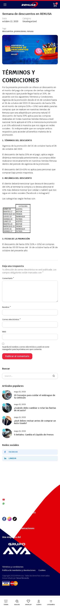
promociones (20, 31)
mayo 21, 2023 (20, 392)
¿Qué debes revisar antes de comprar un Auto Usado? (35, 422)
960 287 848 (12, 503)
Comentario (8, 278)
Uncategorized (30, 21)
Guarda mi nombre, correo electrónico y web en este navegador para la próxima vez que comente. (25, 348)
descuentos (7, 31)
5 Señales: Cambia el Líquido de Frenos (34, 434)
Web (4, 331)
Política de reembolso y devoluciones (19, 570)
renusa (30, 31)
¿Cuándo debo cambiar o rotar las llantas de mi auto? (35, 409)
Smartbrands (22, 578)
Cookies (42, 570)
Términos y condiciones (12, 567)
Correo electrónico (11, 319)
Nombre (6, 307)
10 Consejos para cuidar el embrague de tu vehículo (34, 396)
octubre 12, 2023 (10, 21)
